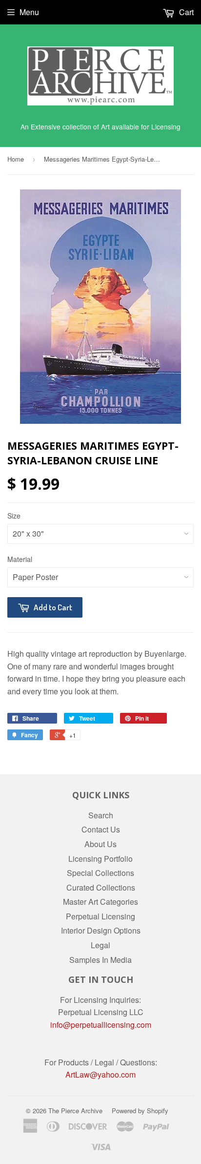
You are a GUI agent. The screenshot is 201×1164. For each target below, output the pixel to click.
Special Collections (100, 872)
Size (13, 515)
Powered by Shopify (140, 1110)
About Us (100, 844)
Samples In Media (100, 959)
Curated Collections (100, 887)
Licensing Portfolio (100, 858)
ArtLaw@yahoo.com (100, 1074)
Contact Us (100, 829)
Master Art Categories (100, 901)
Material (19, 559)
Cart (185, 12)
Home (15, 159)
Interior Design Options (101, 930)
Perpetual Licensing (100, 916)
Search (100, 815)
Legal (100, 945)
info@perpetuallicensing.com (100, 1024)
